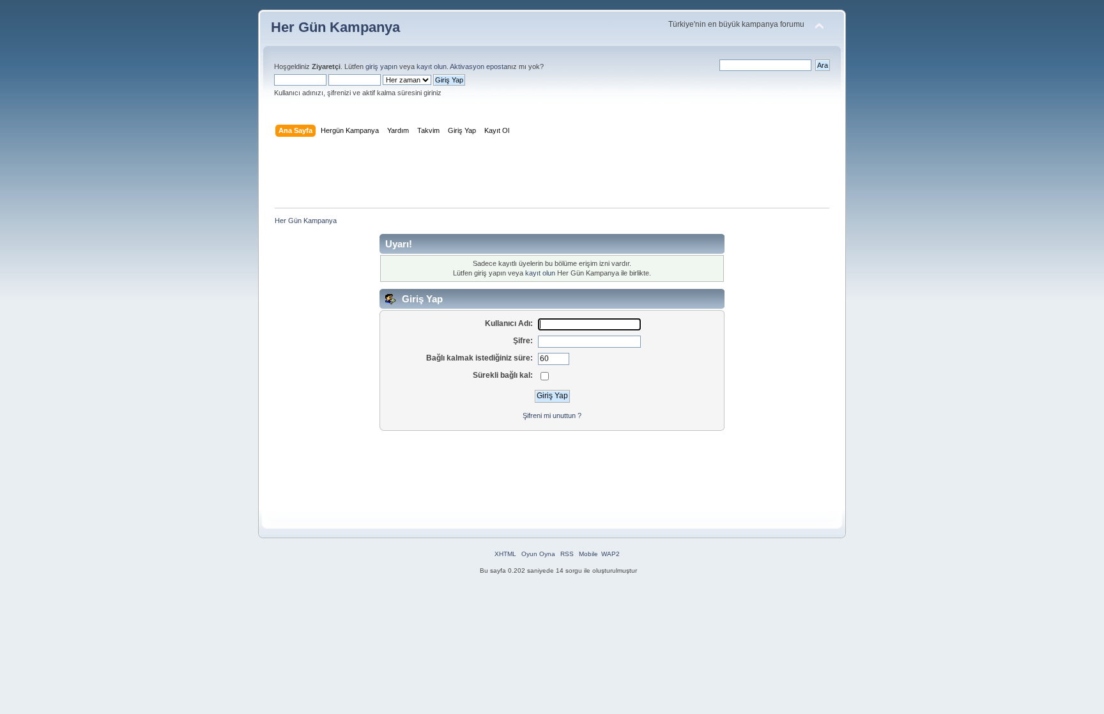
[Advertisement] (552, 175)
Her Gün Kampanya (335, 27)
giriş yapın (381, 66)
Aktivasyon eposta (478, 66)
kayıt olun (432, 66)
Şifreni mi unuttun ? (552, 415)
